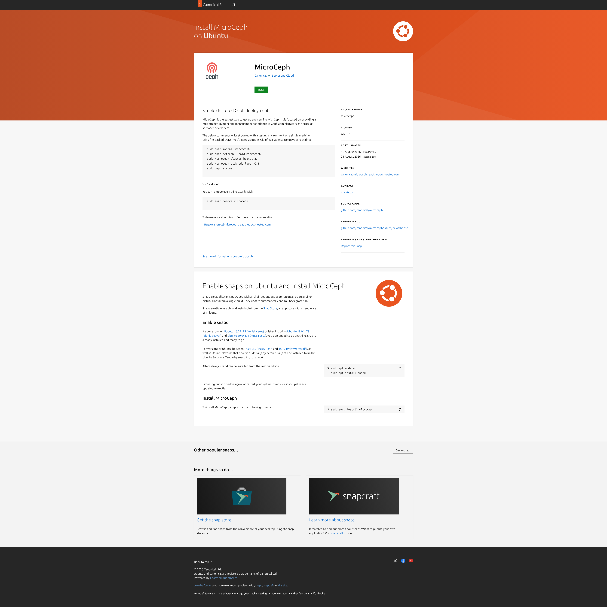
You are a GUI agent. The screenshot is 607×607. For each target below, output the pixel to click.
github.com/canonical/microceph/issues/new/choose (374, 227)
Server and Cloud (283, 75)
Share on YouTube (411, 561)
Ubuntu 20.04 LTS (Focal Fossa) (246, 335)
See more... (403, 450)
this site (282, 585)
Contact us (320, 593)
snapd (258, 585)
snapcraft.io (338, 533)
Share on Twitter (395, 561)
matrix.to (347, 192)
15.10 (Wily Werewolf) (293, 348)
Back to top (202, 561)
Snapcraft (268, 585)
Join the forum (202, 585)
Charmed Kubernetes (223, 577)
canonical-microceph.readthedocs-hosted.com (370, 174)
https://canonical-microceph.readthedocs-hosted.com (236, 224)
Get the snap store (214, 519)
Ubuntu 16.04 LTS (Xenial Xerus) (244, 331)
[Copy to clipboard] (400, 368)
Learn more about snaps (332, 519)
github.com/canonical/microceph (362, 210)
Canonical (260, 75)
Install (261, 89)
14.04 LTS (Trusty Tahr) (258, 348)
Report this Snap (351, 245)
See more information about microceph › (228, 256)
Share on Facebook (403, 561)
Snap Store (270, 308)
